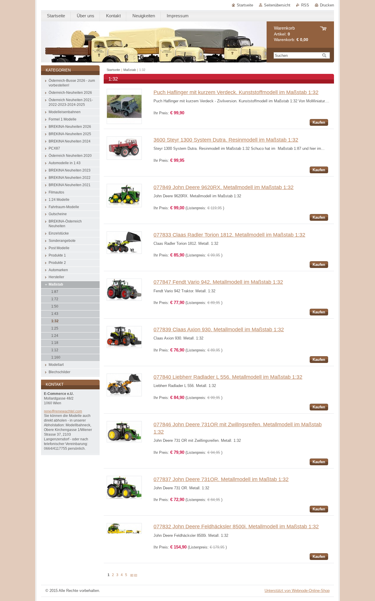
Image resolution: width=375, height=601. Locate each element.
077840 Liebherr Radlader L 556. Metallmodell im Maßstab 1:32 (228, 377)
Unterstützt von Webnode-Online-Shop (297, 590)
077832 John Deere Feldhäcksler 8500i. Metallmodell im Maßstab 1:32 (236, 526)
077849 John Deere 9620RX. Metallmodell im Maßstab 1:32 (224, 187)
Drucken (327, 5)
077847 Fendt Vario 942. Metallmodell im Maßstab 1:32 (218, 282)
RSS (305, 5)
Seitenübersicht (277, 5)
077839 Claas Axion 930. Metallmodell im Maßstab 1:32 (219, 329)
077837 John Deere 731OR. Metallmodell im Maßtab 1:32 (221, 479)
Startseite (245, 5)
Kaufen (319, 122)
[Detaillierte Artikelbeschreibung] (124, 122)
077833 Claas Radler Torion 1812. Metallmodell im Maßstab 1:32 (229, 235)
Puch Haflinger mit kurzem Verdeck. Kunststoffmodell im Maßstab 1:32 (236, 92)
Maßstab (129, 70)
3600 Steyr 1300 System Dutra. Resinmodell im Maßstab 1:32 (226, 140)
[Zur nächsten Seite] (131, 575)
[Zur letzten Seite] (135, 575)
